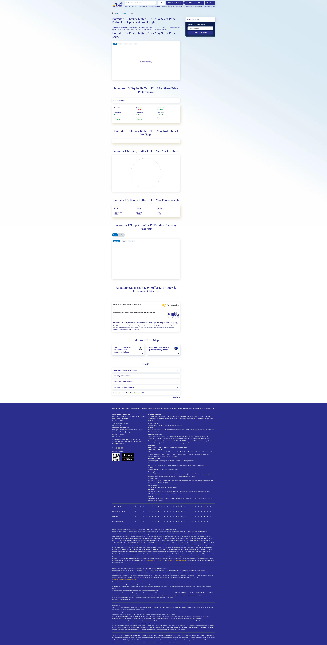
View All (175, 397)
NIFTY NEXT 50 (190, 430)
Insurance (155, 421)
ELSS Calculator (197, 441)
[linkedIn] (122, 448)
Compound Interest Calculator (185, 436)
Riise (176, 447)
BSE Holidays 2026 (165, 481)
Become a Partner (173, 3)
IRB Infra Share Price (170, 454)
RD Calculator (170, 436)
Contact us (151, 469)
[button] (126, 3)
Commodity (158, 476)
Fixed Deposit (183, 419)
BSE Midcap (181, 430)
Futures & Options (181, 474)
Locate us (163, 469)
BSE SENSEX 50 (155, 432)
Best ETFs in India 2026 (161, 483)
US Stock (203, 474)
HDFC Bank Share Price (155, 452)
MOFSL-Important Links (169, 492)
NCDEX (159, 492)
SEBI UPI (208, 3)
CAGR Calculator (167, 438)
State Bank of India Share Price (186, 452)
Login (160, 3)
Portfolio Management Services (168, 419)
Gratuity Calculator (176, 441)
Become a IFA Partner (185, 465)
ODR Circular (194, 498)
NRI (153, 476)
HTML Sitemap (158, 500)
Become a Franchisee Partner (169, 465)
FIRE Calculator (202, 443)
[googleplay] (128, 459)
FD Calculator (161, 436)
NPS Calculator (177, 443)
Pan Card (154, 487)
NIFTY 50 (150, 430)
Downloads (175, 498)
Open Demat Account (193, 3)
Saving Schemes (172, 487)
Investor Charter (153, 498)
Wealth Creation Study (176, 494)
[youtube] (119, 448)
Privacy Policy (203, 498)
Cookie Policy (200, 492)
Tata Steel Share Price (169, 452)
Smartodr (182, 498)
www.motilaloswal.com (118, 642)
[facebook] (113, 448)
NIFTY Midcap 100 (200, 430)
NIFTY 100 (208, 430)
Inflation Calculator (166, 443)
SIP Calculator (152, 436)
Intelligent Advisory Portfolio (188, 416)
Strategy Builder (183, 447)
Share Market (152, 425)
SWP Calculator (201, 438)
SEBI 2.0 (188, 498)
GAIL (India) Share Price (203, 452)
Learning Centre (164, 461)
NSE (152, 492)
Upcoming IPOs (152, 416)
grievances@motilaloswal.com (153, 560)
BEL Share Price (173, 456)
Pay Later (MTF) (192, 419)
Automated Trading (189, 476)
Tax (149, 487)
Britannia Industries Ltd (202, 454)
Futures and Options (176, 425)
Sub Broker (210, 474)
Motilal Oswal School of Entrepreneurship (182, 461)
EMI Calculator (192, 438)
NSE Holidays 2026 (153, 481)
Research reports (153, 461)
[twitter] (116, 448)
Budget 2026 (152, 474)
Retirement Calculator (202, 436)
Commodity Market (163, 425)
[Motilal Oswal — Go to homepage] (117, 4)
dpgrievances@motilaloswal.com (177, 560)
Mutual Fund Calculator (180, 438)
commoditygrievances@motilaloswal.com (124, 579)
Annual (115, 235)
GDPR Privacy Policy (164, 498)
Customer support (172, 469)
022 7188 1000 (116, 436)
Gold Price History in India (178, 481)
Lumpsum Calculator (154, 438)
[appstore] (128, 455)
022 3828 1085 (116, 425)
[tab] (115, 44)
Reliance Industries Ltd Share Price (158, 456)
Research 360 (152, 447)
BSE (149, 492)
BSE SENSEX (157, 430)
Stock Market (161, 474)
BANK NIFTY (165, 430)
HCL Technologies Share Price (185, 454)
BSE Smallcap (173, 430)
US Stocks (200, 416)
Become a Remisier (198, 465)
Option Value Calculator (189, 443)
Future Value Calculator (162, 441)
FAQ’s (157, 469)
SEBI (155, 492)
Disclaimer (192, 492)
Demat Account (170, 474)
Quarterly (121, 235)
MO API (172, 447)
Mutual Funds (163, 416)
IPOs (189, 474)
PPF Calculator (187, 441)
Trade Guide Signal (163, 447)
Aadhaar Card (162, 487)
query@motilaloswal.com (120, 423)
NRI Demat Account (173, 416)
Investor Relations (182, 492)
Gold (149, 476)
